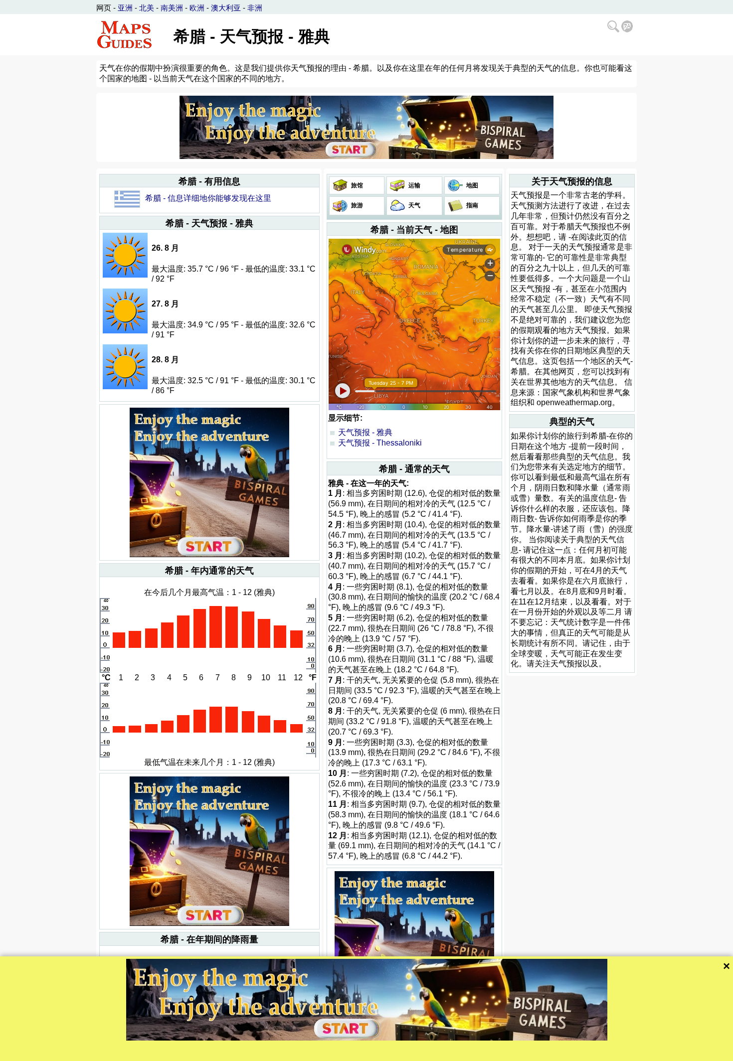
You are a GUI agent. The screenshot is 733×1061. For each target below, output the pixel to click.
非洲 (254, 7)
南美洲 (172, 7)
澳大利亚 (226, 7)
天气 (413, 205)
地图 (471, 185)
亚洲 (125, 7)
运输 (413, 185)
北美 (146, 7)
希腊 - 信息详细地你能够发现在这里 (208, 198)
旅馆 (356, 185)
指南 (471, 205)
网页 (103, 7)
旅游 (356, 205)
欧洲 (196, 7)
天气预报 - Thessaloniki (380, 443)
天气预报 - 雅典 (365, 432)
